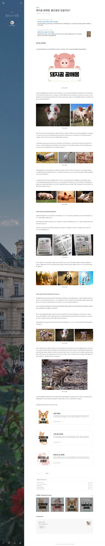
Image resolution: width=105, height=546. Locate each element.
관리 (20, 543)
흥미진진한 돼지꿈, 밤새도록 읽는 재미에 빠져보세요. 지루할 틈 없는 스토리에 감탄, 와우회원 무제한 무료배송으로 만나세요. (64, 24)
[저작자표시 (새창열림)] (50, 473)
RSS (15, 543)
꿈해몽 (37, 7)
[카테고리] (3, 3)
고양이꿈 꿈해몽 (39, 482)
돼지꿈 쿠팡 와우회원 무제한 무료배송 (48, 22)
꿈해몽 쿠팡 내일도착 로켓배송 (46, 32)
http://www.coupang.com (44, 19)
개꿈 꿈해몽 (39, 485)
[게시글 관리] (42, 473)
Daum (64, 544)
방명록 (9, 543)
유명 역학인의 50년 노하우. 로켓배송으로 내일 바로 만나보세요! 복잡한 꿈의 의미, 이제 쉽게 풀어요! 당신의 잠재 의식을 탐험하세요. (60, 34)
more (92, 495)
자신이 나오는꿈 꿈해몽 (41, 484)
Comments (39, 516)
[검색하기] (21, 3)
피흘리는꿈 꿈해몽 (40, 489)
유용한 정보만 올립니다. (43, 524)
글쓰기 (3, 543)
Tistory (72, 544)
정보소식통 (12, 16)
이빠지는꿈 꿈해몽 (40, 487)
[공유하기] (40, 473)
